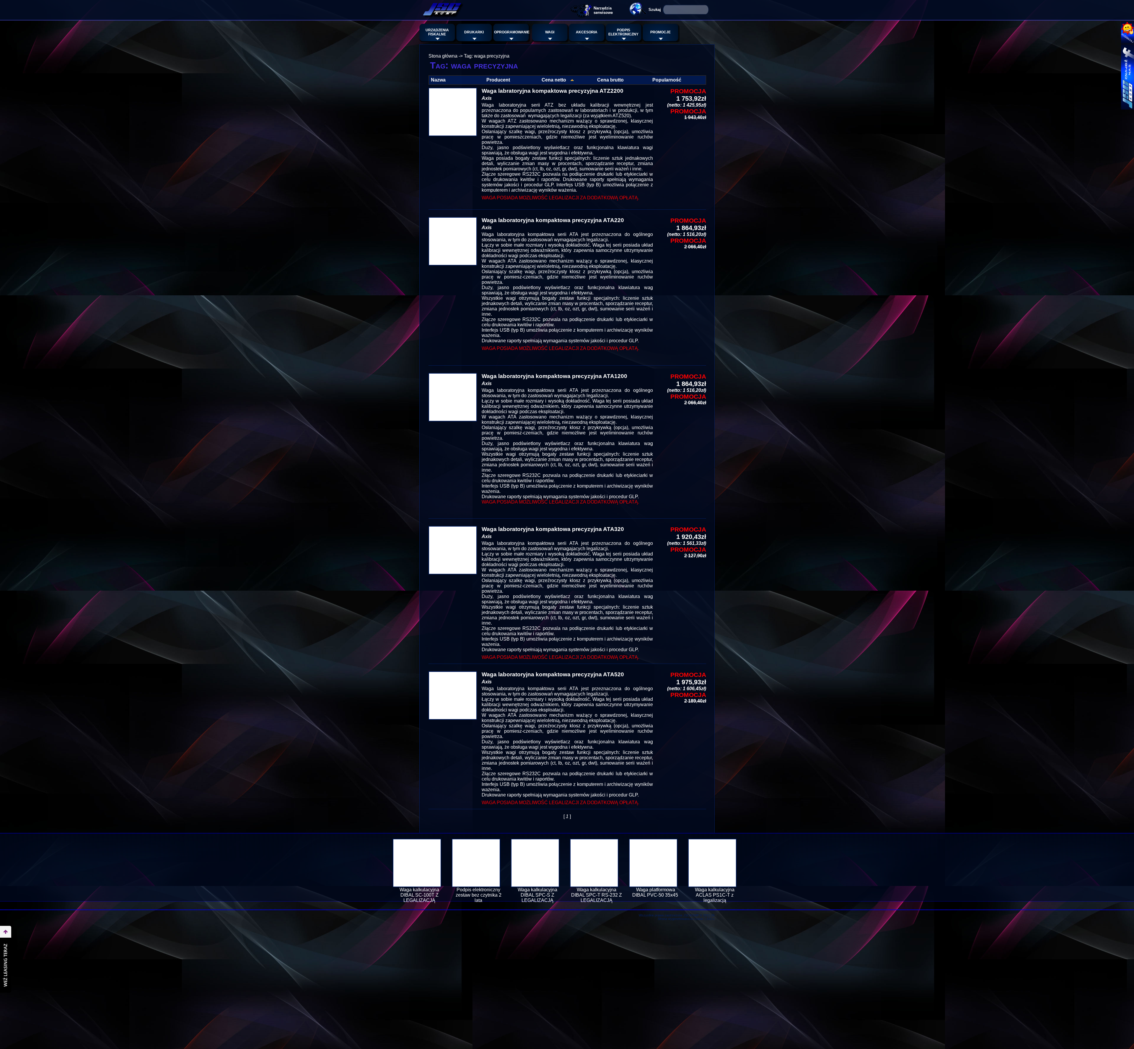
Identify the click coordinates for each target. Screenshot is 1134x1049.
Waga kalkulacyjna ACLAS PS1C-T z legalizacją (714, 895)
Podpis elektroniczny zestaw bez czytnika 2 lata (478, 895)
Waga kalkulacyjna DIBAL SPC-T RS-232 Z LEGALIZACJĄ (596, 895)
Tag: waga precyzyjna (486, 55)
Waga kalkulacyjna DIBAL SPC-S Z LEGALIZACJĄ (537, 895)
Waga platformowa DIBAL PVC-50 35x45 (655, 892)
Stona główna (442, 55)
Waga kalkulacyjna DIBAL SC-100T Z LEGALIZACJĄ (419, 895)
